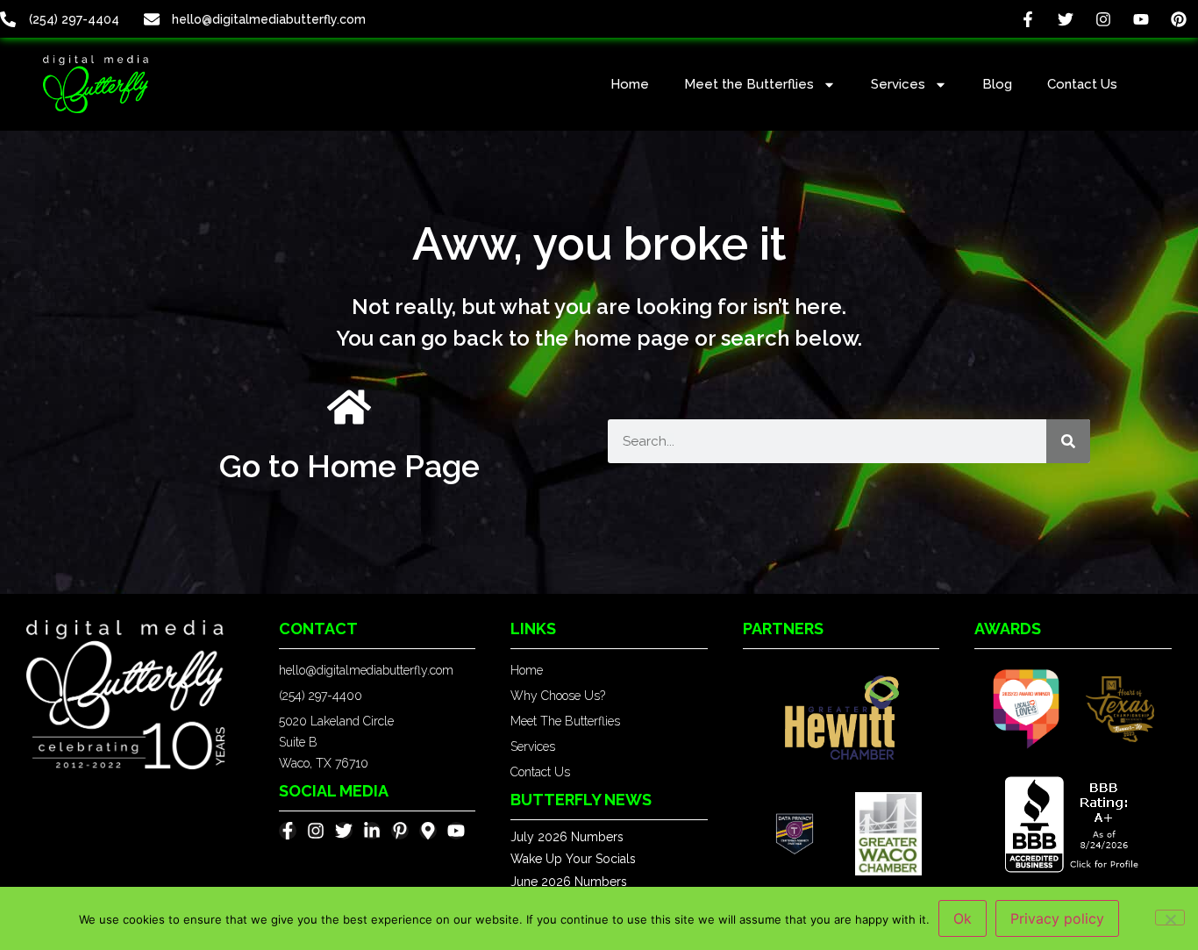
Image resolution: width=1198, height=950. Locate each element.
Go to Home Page (349, 465)
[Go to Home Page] (349, 407)
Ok (962, 918)
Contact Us (1082, 84)
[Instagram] (1103, 19)
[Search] (1068, 441)
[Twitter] (1065, 19)
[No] (1170, 917)
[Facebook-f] (1027, 19)
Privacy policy (1057, 918)
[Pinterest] (1179, 19)
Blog (997, 84)
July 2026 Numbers (567, 837)
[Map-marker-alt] (428, 830)
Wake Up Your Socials (573, 859)
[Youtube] (1141, 19)
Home (629, 84)
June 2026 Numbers (568, 882)
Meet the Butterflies (749, 84)
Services (898, 84)
